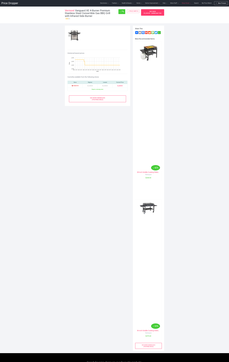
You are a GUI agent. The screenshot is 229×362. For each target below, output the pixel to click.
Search (196, 3)
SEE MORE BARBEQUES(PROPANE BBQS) (97, 99)
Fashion (114, 3)
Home (139, 3)
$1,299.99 (119, 85)
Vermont (69, 10)
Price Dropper (9, 3)
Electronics (104, 3)
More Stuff (173, 3)
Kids (164, 3)
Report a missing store (97, 89)
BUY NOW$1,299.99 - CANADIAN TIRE (152, 12)
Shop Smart (186, 3)
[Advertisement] (105, 37)
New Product (222, 3)
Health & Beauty (127, 3)
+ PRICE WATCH (133, 11)
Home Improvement (151, 3)
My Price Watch (207, 3)
